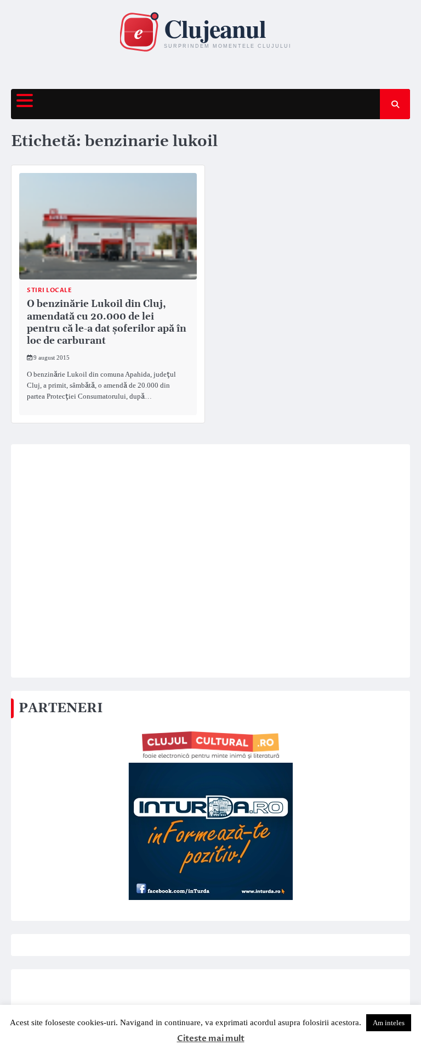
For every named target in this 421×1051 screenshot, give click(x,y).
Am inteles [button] (389, 1023)
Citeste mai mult (210, 1038)
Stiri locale (49, 290)
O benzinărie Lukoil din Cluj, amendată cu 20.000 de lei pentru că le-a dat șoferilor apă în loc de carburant (106, 322)
